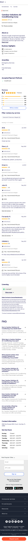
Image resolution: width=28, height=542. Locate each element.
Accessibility (21, 527)
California (10, 527)
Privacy (5, 527)
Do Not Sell (15, 527)
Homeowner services (8, 499)
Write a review (14, 108)
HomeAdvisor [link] (5, 6)
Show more (8, 292)
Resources (5, 509)
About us (4, 513)
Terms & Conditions (23, 530)
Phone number (8, 26)
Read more (5, 42)
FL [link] (11, 6)
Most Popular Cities (7, 457)
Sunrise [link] (15, 6)
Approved (5, 10)
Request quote (14, 539)
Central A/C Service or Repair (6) (11, 117)
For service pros (7, 504)
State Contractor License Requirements (12, 297)
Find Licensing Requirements (9, 310)
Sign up (14, 474)
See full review (6, 211)
